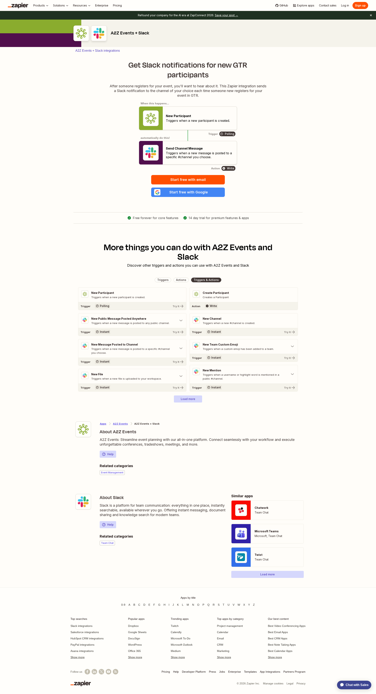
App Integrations (270, 671)
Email (220, 638)
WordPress (135, 644)
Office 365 (134, 650)
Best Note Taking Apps (282, 644)
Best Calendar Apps (280, 650)
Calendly (176, 632)
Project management (230, 625)
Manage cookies (273, 683)
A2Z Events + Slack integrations (97, 50)
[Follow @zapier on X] (101, 671)
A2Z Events (120, 423)
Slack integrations (81, 625)
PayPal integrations (82, 644)
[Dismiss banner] (371, 15)
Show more (77, 657)
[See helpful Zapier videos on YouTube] (108, 671)
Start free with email (188, 180)
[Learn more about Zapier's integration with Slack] (83, 502)
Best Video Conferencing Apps (287, 625)
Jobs (222, 671)
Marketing (223, 650)
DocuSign (134, 638)
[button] (188, 192)
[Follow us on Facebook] (87, 671)
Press (212, 671)
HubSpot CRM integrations (87, 638)
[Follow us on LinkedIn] (94, 671)
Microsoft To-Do (180, 638)
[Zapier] (18, 5)
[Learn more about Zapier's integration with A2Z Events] (83, 429)
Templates (250, 671)
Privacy (301, 683)
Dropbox (133, 625)
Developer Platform (194, 671)
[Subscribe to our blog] (115, 671)
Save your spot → (226, 15)
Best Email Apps (278, 632)
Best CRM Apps (277, 638)
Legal (290, 683)
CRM (220, 644)
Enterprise (234, 671)
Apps (103, 423)
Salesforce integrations (84, 632)
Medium (176, 650)
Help (110, 454)
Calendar (222, 632)
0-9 (123, 604)
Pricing (166, 671)
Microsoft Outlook (182, 644)
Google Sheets (137, 632)
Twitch (175, 625)
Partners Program (294, 671)
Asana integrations (82, 650)
